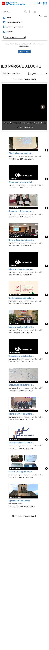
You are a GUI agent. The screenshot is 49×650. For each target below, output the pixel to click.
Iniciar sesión (24, 52)
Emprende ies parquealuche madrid (29, 156)
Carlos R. (20, 504)
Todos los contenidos (11, 73)
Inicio (9, 18)
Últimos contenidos (14, 27)
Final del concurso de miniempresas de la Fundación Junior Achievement (25, 125)
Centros (10, 32)
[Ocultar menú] (42, 16)
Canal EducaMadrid (15, 22)
